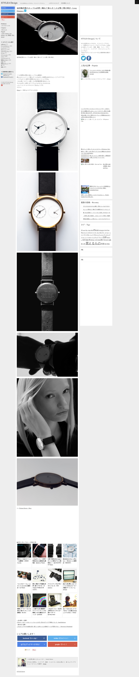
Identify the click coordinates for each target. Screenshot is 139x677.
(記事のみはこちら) (6, 75)
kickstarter (101, 230)
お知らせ (3, 44)
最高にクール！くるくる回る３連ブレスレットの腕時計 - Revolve (24, 610)
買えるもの (93, 243)
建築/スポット (4, 63)
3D (82, 230)
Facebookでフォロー (8, 77)
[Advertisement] (33, 66)
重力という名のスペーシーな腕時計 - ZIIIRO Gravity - (24, 561)
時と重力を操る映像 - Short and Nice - (106, 166)
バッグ (91, 235)
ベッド (86, 237)
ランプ (101, 237)
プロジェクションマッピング (101, 235)
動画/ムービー (4, 60)
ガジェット (4, 29)
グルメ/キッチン (5, 51)
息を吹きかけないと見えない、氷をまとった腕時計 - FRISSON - (70, 561)
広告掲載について (65, 3)
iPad (92, 230)
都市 (106, 244)
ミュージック (4, 58)
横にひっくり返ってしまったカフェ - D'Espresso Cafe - (95, 149)
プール (82, 237)
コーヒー (107, 232)
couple (3, 33)
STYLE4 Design (9, 2)
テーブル (86, 235)
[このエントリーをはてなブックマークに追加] (25, 11)
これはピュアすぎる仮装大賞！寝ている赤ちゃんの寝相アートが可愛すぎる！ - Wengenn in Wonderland (44, 626)
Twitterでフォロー (7, 74)
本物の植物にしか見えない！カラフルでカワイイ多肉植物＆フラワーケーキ (97, 219)
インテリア (4, 48)
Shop (18, 90)
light (105, 230)
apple (84, 230)
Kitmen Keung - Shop (25, 508)
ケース (94, 233)
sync (6, 35)
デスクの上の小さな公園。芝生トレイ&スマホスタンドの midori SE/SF (97, 206)
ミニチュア (95, 237)
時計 (93, 240)
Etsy (86, 230)
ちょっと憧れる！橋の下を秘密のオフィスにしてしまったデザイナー (97, 209)
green (89, 230)
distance (7, 33)
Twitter (44, 664)
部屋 (102, 244)
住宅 (84, 240)
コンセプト (100, 232)
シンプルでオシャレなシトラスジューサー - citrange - (95, 108)
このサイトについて (54, 3)
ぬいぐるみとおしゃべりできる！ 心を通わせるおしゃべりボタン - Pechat (70, 610)
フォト (2, 56)
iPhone (96, 230)
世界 (105, 237)
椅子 (102, 240)
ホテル (90, 237)
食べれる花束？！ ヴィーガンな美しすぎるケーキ (96, 212)
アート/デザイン (5, 46)
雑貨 (2, 67)
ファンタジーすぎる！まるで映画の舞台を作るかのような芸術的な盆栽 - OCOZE (100, 72)
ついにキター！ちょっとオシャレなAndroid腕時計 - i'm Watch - (24, 586)
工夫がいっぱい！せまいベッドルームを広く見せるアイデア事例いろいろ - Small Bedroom (41, 622)
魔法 (108, 244)
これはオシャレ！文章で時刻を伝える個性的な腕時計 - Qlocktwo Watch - (39, 561)
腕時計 (9, 35)
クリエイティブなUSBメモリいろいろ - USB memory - (54, 586)
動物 (87, 240)
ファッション (4, 55)
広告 (2, 62)
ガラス (90, 233)
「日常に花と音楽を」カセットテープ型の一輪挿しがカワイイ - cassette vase (97, 215)
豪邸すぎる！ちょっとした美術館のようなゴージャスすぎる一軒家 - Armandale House (100, 188)
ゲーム (2, 53)
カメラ (86, 232)
